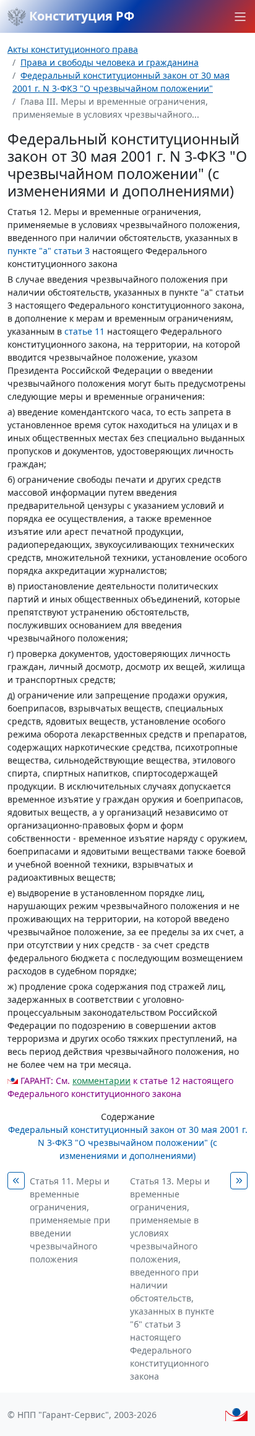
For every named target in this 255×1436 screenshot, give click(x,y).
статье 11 (84, 331)
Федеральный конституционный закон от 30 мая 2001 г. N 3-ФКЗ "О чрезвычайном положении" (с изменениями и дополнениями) (128, 1142)
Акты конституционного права (72, 49)
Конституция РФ (80, 15)
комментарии (101, 1080)
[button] (240, 16)
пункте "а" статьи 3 (48, 251)
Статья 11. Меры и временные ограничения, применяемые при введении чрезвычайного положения (70, 1220)
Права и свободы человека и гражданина (109, 62)
